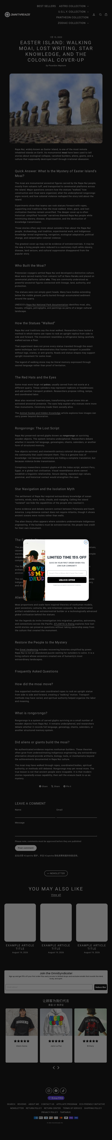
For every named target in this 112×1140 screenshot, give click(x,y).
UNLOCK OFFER (67, 580)
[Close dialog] (86, 542)
